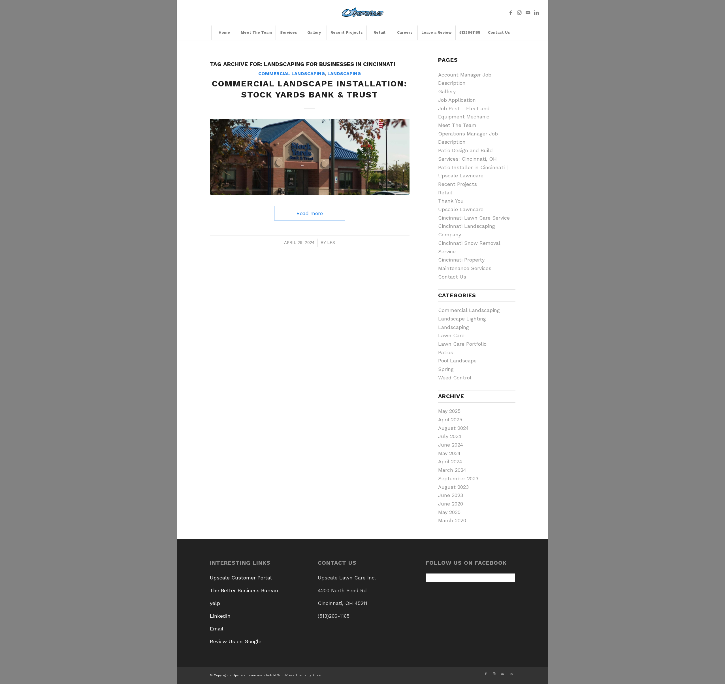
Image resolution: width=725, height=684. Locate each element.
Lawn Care (451, 335)
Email (216, 629)
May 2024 (449, 453)
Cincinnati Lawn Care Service (474, 218)
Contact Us (452, 277)
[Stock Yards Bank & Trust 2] (310, 157)
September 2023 (458, 478)
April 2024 (450, 461)
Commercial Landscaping (291, 73)
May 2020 (449, 512)
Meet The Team (457, 125)
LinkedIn (220, 616)
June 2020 (450, 504)
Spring (446, 369)
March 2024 (452, 470)
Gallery (447, 91)
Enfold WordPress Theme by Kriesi (293, 675)
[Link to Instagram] (519, 13)
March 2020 (452, 520)
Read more (310, 213)
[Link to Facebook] (511, 13)
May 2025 (449, 411)
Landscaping (344, 73)
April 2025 (450, 419)
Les (331, 242)
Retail (445, 193)
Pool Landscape (457, 361)
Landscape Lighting (462, 319)
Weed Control (455, 378)
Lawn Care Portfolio (462, 344)
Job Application (457, 100)
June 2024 (450, 445)
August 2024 (453, 428)
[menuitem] (224, 33)
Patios (445, 352)
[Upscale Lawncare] (362, 13)
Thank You (451, 201)
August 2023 (453, 487)
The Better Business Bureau (244, 590)
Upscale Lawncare (460, 209)
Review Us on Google (235, 641)
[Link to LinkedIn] (536, 13)
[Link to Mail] (528, 13)
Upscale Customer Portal (241, 578)
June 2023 (450, 495)
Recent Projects (457, 184)
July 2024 (449, 436)
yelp (215, 603)
